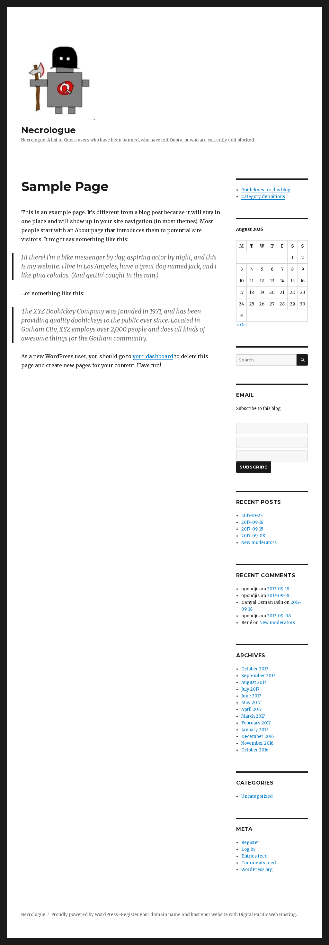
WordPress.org (257, 869)
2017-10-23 (252, 515)
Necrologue (48, 129)
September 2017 (258, 675)
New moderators (259, 542)
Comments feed (258, 863)
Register (250, 842)
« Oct (241, 325)
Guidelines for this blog (265, 190)
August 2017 (253, 682)
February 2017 (256, 723)
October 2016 (254, 750)
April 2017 (251, 709)
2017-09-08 (253, 536)
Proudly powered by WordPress (85, 914)
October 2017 (254, 669)
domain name (165, 914)
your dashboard (153, 356)
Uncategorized (257, 796)
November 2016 (257, 743)
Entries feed (254, 856)
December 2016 (257, 736)
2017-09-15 (252, 529)
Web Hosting (282, 914)
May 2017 (251, 702)
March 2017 (253, 716)
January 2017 (254, 729)
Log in (248, 849)
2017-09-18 (252, 522)
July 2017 (250, 689)
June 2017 (251, 696)
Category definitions (263, 196)
